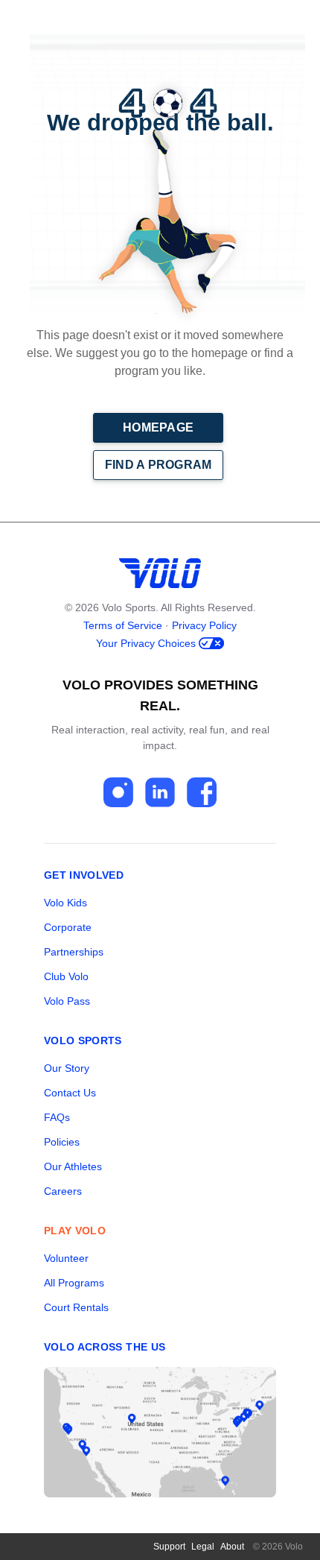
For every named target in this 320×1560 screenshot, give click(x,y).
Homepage (158, 427)
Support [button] (169, 1546)
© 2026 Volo (278, 1546)
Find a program (158, 464)
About (232, 1546)
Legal (202, 1546)
